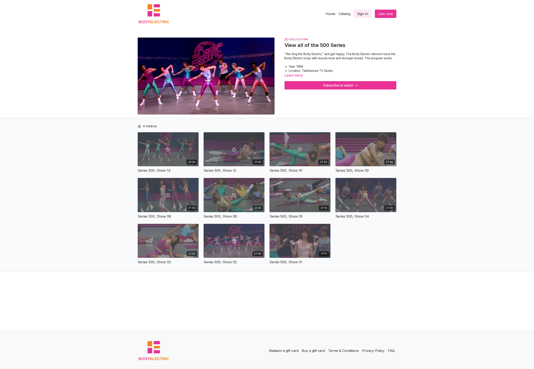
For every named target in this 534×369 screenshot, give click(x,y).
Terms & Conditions (343, 351)
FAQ (391, 351)
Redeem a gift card (283, 351)
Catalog (344, 14)
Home (330, 14)
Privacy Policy (373, 351)
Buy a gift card (313, 351)
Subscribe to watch (338, 85)
